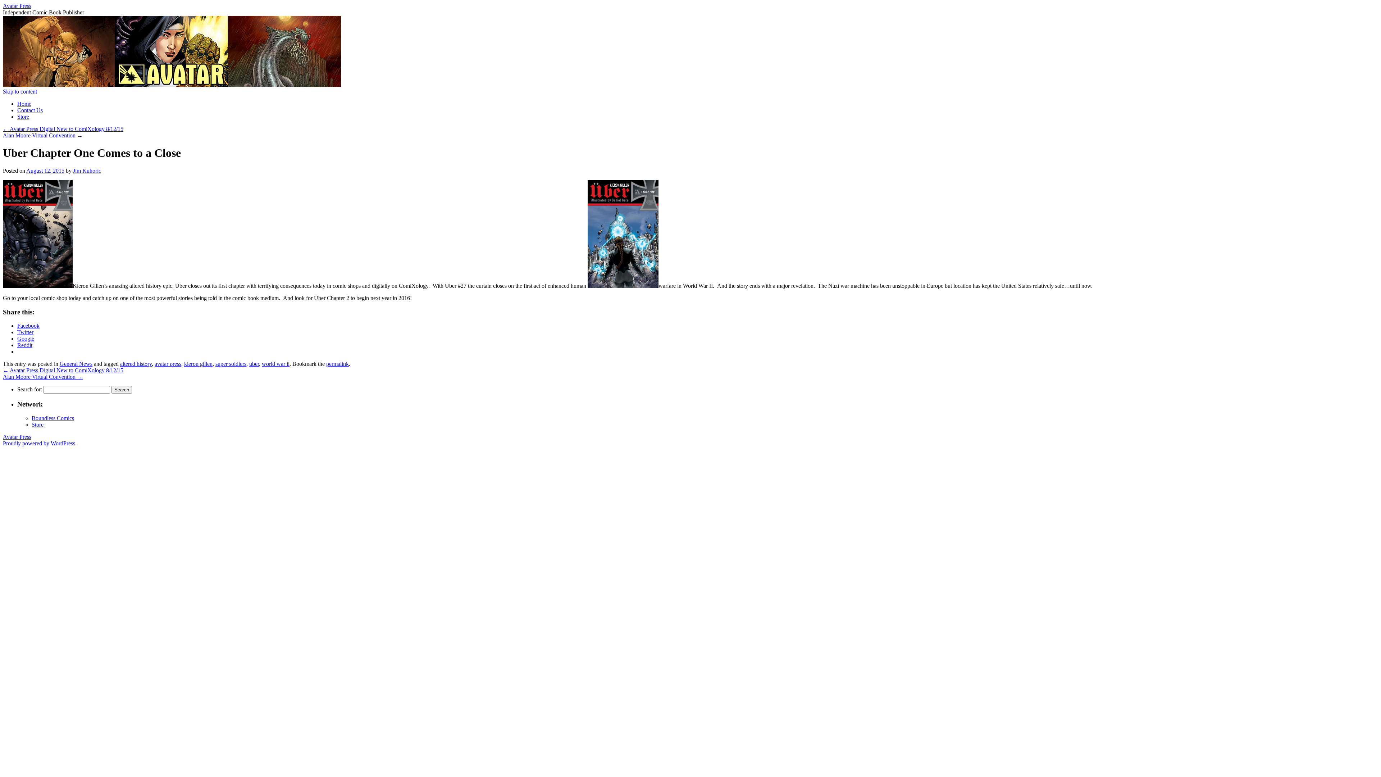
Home (24, 104)
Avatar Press (17, 6)
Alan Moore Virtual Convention (43, 135)
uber (254, 364)
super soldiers (230, 364)
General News (76, 364)
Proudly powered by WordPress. (40, 443)
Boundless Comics (53, 418)
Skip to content (20, 91)
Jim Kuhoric (87, 171)
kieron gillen (198, 364)
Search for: (29, 389)
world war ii (276, 364)
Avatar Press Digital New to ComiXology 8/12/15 (63, 129)
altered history (136, 364)
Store (23, 117)
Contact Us (30, 110)
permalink (337, 364)
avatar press (168, 364)
